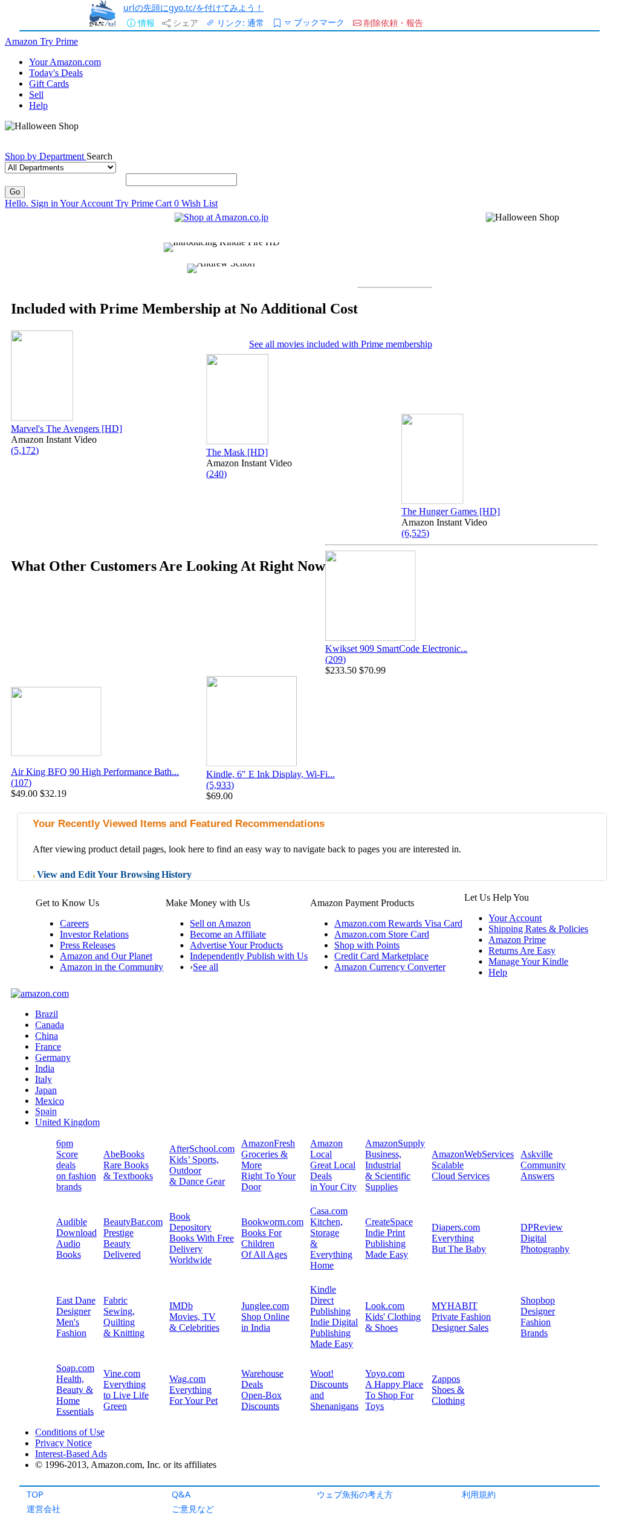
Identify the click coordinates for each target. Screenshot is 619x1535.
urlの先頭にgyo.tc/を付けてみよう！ (193, 7)
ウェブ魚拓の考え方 (355, 1494)
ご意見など (193, 1508)
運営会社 (43, 1508)
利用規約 (479, 1494)
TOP (35, 1494)
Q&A (181, 1494)
